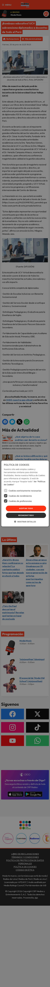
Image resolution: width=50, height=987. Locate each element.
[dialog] (25, 493)
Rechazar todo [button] (26, 515)
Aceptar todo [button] (26, 508)
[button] (25, 521)
